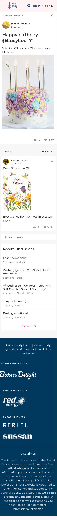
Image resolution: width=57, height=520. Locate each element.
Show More (30, 325)
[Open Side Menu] (4, 6)
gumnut (16, 23)
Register (38, 5)
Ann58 (20, 305)
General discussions (14, 15)
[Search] (29, 6)
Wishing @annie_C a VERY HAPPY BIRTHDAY (26, 271)
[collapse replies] (28, 157)
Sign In (49, 5)
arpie (19, 277)
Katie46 (21, 262)
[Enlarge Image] (28, 92)
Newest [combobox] (47, 151)
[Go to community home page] (13, 5)
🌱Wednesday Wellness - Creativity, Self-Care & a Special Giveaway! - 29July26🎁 (27, 287)
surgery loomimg (14, 301)
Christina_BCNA (25, 293)
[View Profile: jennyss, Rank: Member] (6, 162)
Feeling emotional (15, 313)
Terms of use (32, 349)
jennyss (15, 160)
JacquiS (21, 317)
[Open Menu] (52, 15)
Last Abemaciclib (15, 258)
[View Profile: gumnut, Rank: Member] (6, 25)
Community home (18, 345)
